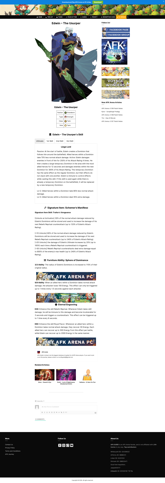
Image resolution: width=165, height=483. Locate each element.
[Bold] (42, 412)
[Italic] (44, 412)
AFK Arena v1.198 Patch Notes (112, 115)
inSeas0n (114, 471)
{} (63, 412)
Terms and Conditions (12, 451)
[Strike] (49, 412)
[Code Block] (59, 412)
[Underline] (47, 412)
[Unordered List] (54, 412)
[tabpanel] (66, 172)
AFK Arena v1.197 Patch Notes (112, 121)
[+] (66, 412)
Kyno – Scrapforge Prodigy (111, 111)
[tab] (40, 141)
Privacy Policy (10, 448)
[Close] (163, 1)
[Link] (61, 412)
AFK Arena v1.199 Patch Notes (112, 108)
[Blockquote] (56, 412)
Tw (132, 471)
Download (97, 2)
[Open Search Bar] (127, 17)
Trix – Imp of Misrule (108, 118)
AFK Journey (9, 454)
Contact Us (9, 444)
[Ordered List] (52, 412)
